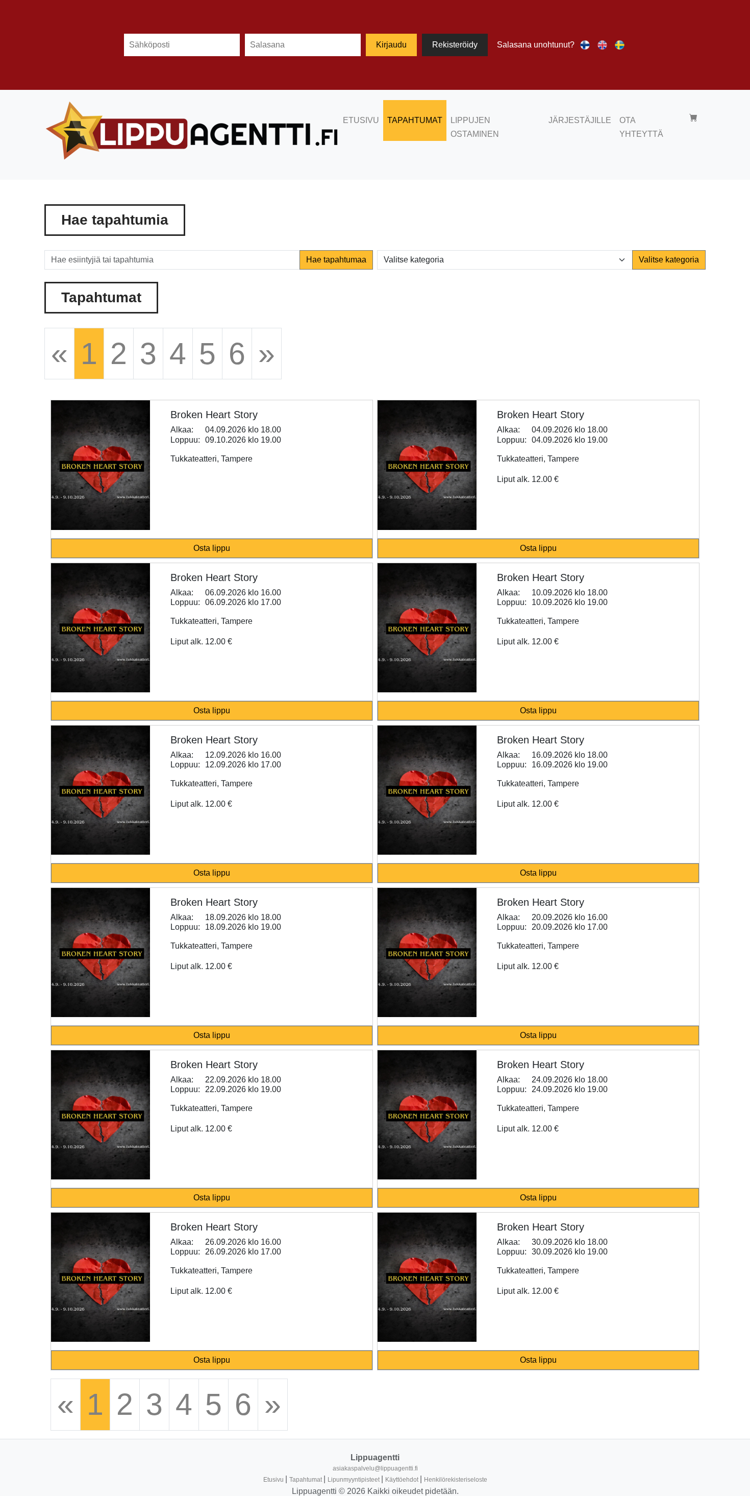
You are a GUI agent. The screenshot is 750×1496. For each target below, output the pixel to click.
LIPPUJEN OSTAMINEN (475, 127)
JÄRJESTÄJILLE (579, 120)
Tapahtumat (306, 1479)
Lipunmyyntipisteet (354, 1479)
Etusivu (274, 1479)
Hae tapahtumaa (336, 259)
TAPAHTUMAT (414, 120)
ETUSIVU (361, 120)
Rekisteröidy (455, 44)
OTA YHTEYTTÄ (641, 127)
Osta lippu (211, 548)
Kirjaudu (391, 44)
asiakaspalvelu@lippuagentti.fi (375, 1468)
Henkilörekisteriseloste (455, 1479)
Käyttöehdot (402, 1479)
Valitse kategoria (669, 259)
